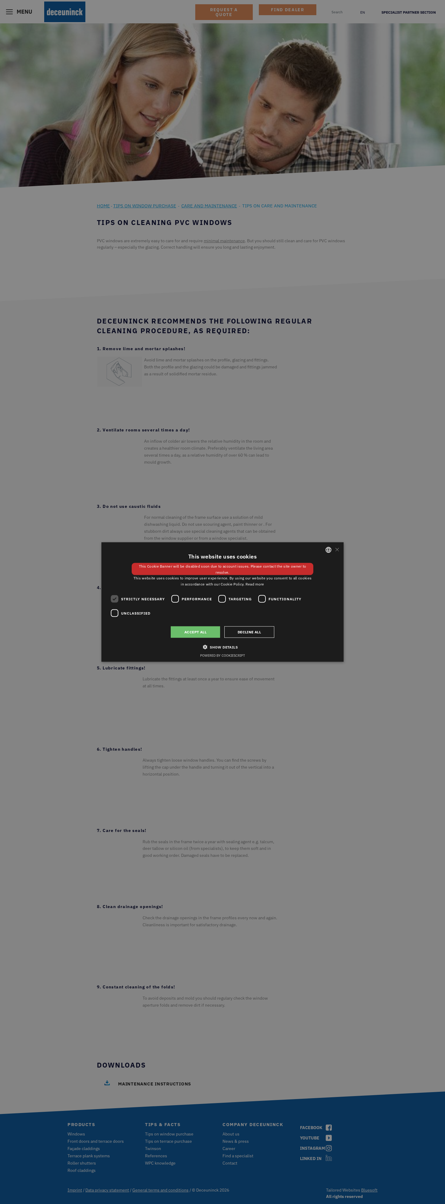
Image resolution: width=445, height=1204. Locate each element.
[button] (222, 647)
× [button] (337, 549)
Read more (255, 584)
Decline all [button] (249, 632)
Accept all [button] (195, 632)
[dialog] (222, 602)
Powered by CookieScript (222, 655)
